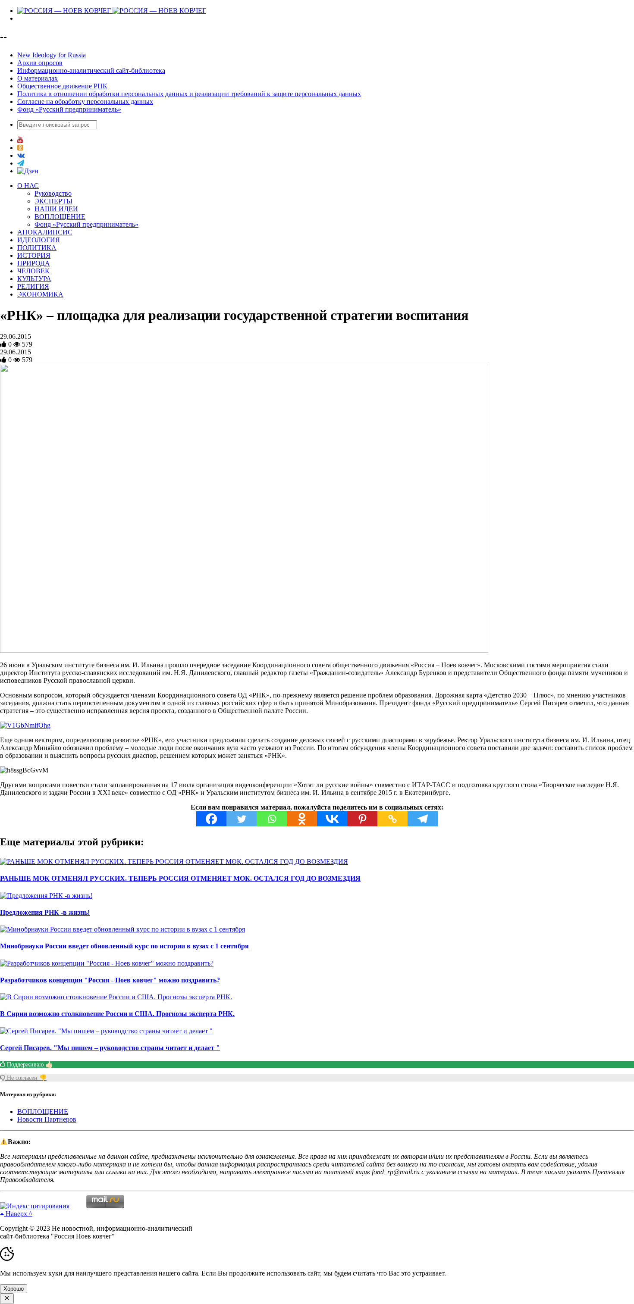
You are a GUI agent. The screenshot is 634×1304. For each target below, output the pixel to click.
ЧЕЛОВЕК (33, 271)
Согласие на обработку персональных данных (85, 101)
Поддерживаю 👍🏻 (29, 1064)
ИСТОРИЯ (33, 255)
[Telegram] (423, 818)
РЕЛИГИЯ (33, 286)
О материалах (37, 78)
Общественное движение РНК (62, 86)
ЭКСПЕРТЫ (53, 201)
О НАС (28, 185)
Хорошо (13, 1288)
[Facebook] (211, 818)
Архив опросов (40, 62)
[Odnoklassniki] (302, 818)
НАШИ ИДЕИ (56, 209)
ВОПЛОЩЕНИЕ (60, 216)
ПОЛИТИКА (36, 247)
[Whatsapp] (272, 818)
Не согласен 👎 (26, 1078)
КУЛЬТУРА (34, 278)
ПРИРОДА (33, 263)
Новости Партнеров (46, 1119)
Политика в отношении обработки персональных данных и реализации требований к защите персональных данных (189, 93)
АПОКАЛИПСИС (44, 232)
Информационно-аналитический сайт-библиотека (91, 70)
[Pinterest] (362, 818)
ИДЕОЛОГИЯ (38, 240)
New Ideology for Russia (51, 55)
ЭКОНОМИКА (40, 294)
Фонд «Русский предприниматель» (69, 109)
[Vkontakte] (332, 818)
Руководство (53, 193)
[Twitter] (241, 818)
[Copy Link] (392, 818)
